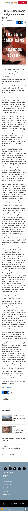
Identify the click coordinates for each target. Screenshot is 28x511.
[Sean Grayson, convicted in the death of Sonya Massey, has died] (7, 429)
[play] (2, 509)
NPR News (9, 387)
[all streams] (26, 509)
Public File (5, 491)
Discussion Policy (7, 484)
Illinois (14, 426)
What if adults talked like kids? (10, 455)
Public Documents (7, 481)
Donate (23, 2)
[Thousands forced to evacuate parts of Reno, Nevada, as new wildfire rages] (7, 418)
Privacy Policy (6, 487)
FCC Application (7, 494)
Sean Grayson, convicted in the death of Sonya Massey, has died (19, 430)
